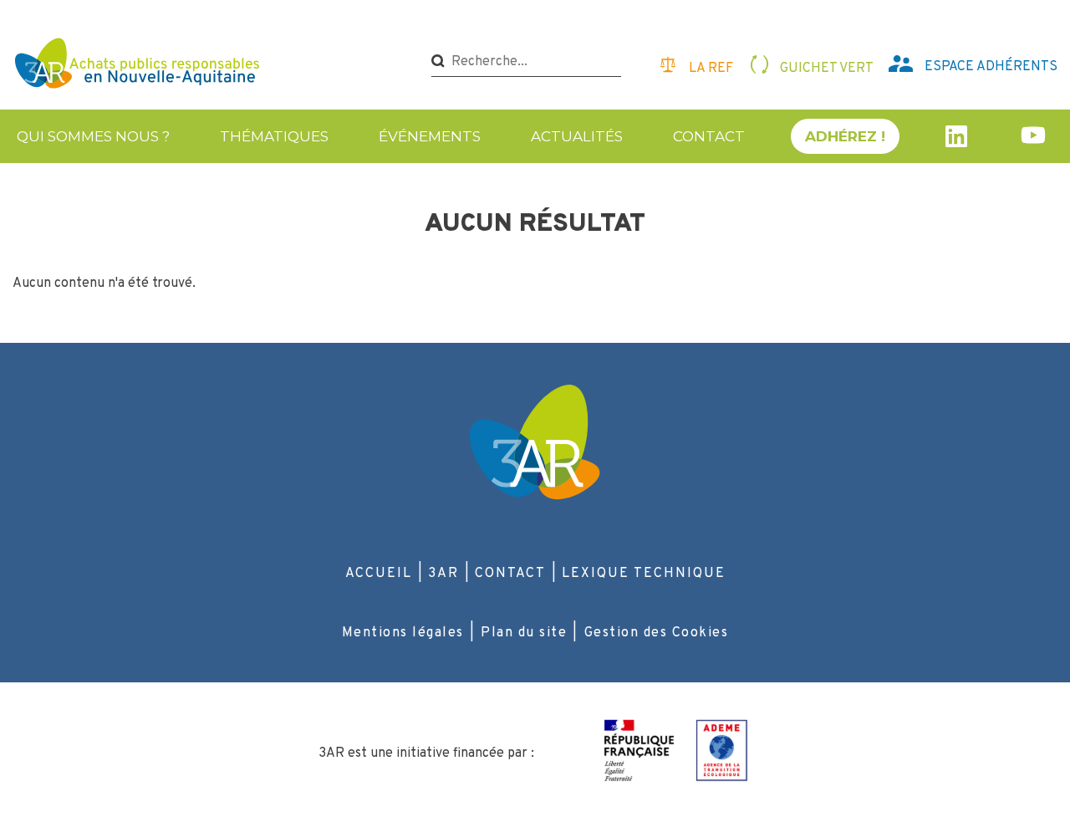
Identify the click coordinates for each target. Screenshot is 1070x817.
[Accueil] (139, 65)
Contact (709, 136)
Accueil (378, 573)
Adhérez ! (845, 136)
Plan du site (524, 633)
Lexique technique (644, 573)
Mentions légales (403, 633)
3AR (443, 573)
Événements (430, 136)
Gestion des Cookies (656, 633)
